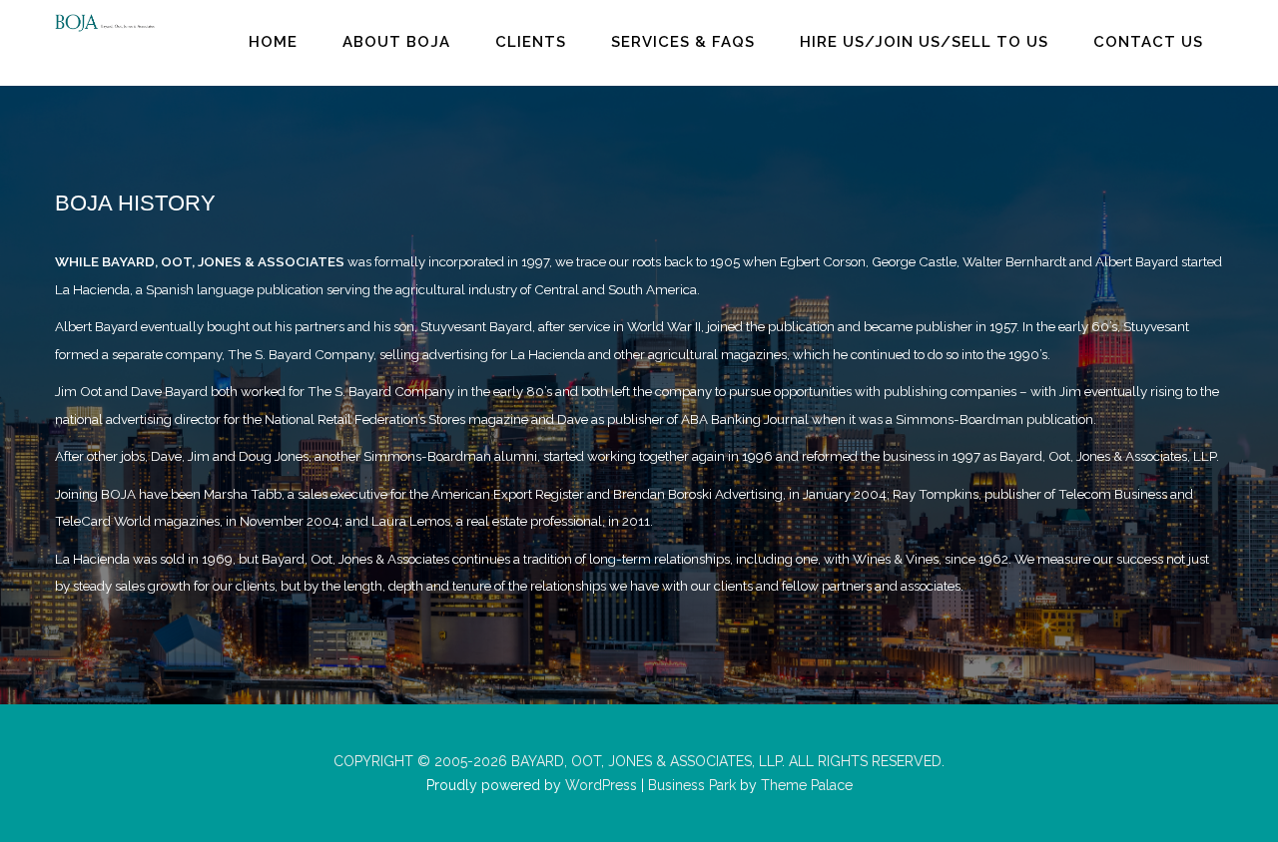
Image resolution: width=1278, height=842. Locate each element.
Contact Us (1148, 42)
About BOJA (396, 42)
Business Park (692, 785)
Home (273, 42)
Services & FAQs (683, 42)
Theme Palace (807, 785)
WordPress (599, 785)
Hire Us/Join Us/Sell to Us (924, 42)
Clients (530, 42)
